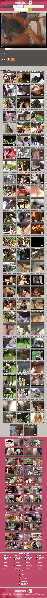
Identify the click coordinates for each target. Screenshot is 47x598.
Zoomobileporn (23, 581)
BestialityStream (23, 584)
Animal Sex (16, 556)
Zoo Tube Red (17, 565)
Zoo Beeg (21, 570)
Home (11, 6)
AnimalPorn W (28, 566)
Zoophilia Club (39, 566)
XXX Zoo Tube (39, 559)
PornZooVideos (23, 578)
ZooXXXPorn (6, 568)
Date (42, 6)
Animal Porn (17, 555)
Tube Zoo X (17, 562)
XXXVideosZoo (28, 565)
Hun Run (5, 561)
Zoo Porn (5, 558)
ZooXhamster (17, 568)
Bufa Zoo (21, 575)
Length (21, 6)
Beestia (27, 555)
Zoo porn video (39, 565)
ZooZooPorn (28, 559)
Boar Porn (38, 555)
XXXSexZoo (39, 556)
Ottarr (37, 561)
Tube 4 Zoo (22, 577)
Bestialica (21, 574)
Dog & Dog (27, 568)
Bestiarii (5, 562)
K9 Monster (39, 558)
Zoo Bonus (16, 566)
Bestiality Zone (6, 559)
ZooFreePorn (28, 561)
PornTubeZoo (6, 566)
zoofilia (5, 56)
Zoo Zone (5, 565)
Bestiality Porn (6, 555)
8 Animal (38, 568)
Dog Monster (39, 562)
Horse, (5, 54)
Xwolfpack (27, 556)
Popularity (30, 6)
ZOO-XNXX (22, 582)
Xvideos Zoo (6, 556)
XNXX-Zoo (27, 562)
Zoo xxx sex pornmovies (22, 572)
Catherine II (17, 558)
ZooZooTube (28, 558)
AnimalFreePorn (17, 561)
